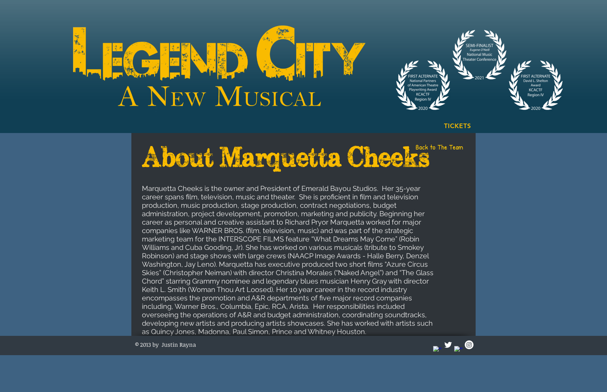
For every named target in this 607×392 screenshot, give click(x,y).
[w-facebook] (437, 350)
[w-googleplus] (458, 350)
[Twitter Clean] (448, 344)
